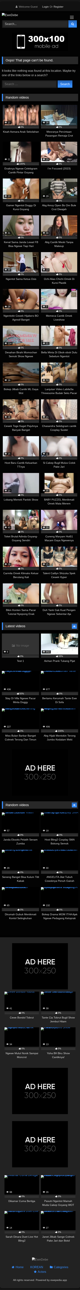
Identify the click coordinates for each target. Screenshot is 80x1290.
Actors (42, 1271)
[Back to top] (68, 1279)
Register (58, 6)
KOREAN (36, 1267)
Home (20, 1267)
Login (45, 6)
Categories (61, 1267)
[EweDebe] (33, 15)
